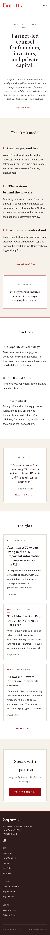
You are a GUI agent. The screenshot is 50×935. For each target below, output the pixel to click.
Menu (44, 6)
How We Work (9, 858)
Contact (7, 873)
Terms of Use (9, 910)
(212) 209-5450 (10, 834)
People (6, 863)
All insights (23, 729)
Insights (7, 868)
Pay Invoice (8, 896)
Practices (7, 853)
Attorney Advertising (38, 929)
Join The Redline (11, 886)
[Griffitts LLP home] (12, 6)
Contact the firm (25, 792)
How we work (23, 108)
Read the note (23, 495)
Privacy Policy (9, 915)
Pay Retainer (9, 891)
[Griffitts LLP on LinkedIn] (4, 840)
